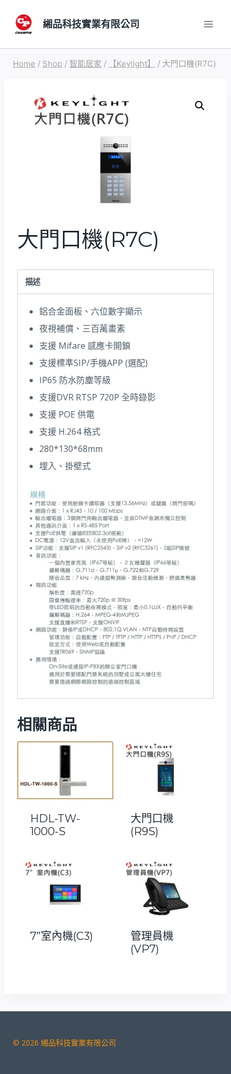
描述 (32, 281)
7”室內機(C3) (61, 936)
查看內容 (65, 965)
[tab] (115, 282)
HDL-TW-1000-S (55, 825)
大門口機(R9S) (152, 825)
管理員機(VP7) (152, 942)
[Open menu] (208, 24)
